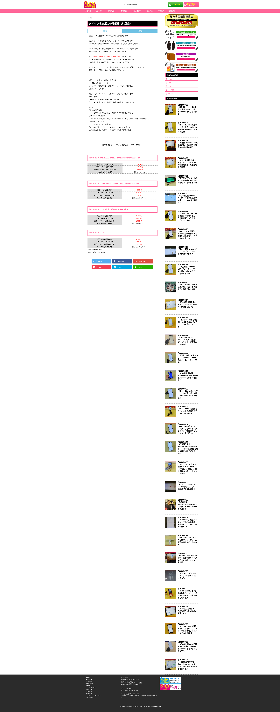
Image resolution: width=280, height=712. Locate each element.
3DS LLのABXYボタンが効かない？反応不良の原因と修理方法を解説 (187, 287)
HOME (88, 678)
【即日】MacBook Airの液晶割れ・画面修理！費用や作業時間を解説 (188, 145)
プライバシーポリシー (93, 695)
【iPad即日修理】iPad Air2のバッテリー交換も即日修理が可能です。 (187, 304)
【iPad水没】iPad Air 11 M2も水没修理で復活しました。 (187, 575)
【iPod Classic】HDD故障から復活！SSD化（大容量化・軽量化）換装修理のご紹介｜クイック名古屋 (187, 468)
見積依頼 (161, 11)
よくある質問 (136, 11)
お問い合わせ (90, 697)
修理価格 (88, 11)
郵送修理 (172, 11)
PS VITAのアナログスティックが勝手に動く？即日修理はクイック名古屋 (188, 180)
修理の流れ (111, 11)
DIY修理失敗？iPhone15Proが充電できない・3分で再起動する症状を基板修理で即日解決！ (188, 448)
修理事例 (124, 11)
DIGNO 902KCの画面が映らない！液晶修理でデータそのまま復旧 (187, 411)
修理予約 (149, 11)
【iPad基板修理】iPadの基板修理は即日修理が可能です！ (187, 611)
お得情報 (99, 11)
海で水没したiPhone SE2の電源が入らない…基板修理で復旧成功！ (187, 486)
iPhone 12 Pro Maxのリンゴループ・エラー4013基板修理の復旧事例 (188, 251)
